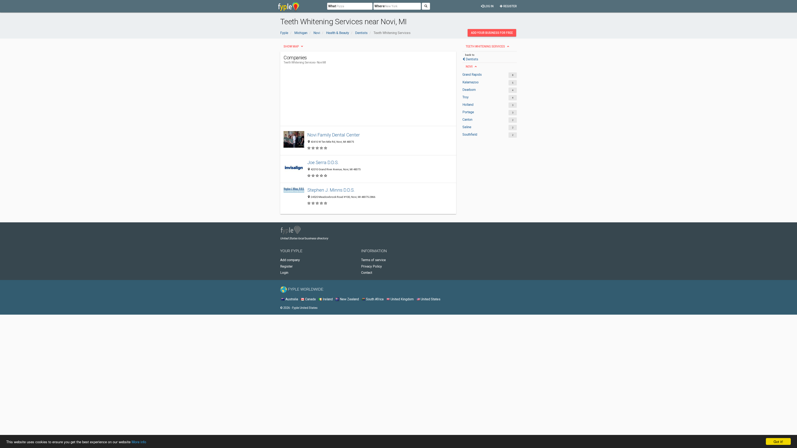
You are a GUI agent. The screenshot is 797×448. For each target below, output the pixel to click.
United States (430, 299)
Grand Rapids (472, 75)
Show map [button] (291, 46)
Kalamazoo (470, 82)
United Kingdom (402, 299)
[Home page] (288, 6)
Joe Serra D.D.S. (323, 162)
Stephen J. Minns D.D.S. (331, 190)
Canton (467, 120)
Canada (310, 299)
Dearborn (469, 90)
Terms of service (373, 260)
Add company (290, 260)
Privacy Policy (371, 266)
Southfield (469, 134)
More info (139, 441)
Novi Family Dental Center (333, 135)
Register (510, 6)
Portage (468, 112)
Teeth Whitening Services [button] (485, 46)
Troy (465, 97)
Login (284, 273)
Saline (466, 127)
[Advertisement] (359, 97)
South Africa (374, 299)
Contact (366, 273)
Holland (467, 105)
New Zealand (349, 299)
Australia (291, 299)
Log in (489, 6)
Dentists (472, 59)
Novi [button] (469, 66)
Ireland (327, 299)
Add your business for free (492, 32)
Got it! (778, 441)
